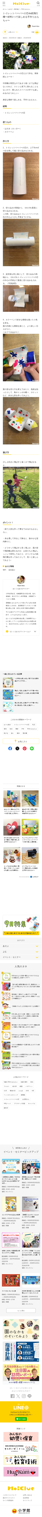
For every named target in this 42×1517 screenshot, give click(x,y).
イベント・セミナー (12, 957)
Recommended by (24, 876)
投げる (6, 733)
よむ (5, 952)
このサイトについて (9, 1495)
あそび (10, 9)
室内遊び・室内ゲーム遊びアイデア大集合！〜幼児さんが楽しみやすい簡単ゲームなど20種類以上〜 (26, 996)
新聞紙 (23, 1095)
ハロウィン (29, 1086)
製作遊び (16, 9)
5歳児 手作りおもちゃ (11, 1082)
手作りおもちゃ (25, 9)
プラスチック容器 (19, 1103)
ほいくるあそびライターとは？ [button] (20, 631)
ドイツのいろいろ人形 (9, 1291)
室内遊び (12, 570)
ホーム (5, 9)
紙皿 (21, 1086)
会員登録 (26, 1498)
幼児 (11, 729)
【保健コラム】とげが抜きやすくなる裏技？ (26, 1006)
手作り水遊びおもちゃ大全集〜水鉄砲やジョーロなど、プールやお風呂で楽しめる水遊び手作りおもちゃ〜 (26, 1065)
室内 (5, 729)
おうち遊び (7, 724)
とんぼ (21, 1090)
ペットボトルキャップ (11, 1095)
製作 (18, 733)
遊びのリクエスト (9, 1498)
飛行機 (25, 733)
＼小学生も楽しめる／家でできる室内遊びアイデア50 (26, 680)
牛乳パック (7, 1103)
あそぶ (6, 946)
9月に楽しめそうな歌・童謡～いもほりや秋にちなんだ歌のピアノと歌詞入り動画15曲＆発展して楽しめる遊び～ (25, 1016)
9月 (33, 1090)
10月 (27, 1090)
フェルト (6, 1086)
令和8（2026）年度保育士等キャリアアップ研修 (11, 1252)
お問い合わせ (27, 1495)
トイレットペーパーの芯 (21, 724)
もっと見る (21, 1310)
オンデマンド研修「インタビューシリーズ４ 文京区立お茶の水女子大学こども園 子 (31, 1253)
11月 (5, 1090)
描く (12, 733)
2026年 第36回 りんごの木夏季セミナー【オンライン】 (31, 1292)
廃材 (17, 729)
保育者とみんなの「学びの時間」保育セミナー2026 (31, 1178)
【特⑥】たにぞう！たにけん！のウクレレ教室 (30, 1216)
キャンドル (31, 1103)
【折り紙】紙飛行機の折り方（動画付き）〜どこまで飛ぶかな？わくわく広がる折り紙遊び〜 (26, 986)
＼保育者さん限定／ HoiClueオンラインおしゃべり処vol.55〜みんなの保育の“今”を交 (11, 1180)
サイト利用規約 (8, 1500)
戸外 (22, 729)
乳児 (33, 724)
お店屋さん (25, 1099)
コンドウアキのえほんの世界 (11, 1215)
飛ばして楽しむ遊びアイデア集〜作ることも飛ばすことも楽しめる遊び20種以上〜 (27, 693)
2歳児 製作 (24, 1082)
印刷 (33, 32)
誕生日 (6, 1108)
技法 (31, 1082)
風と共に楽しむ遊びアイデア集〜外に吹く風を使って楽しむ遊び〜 (26, 704)
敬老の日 (13, 1090)
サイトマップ (27, 1500)
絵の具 (14, 1086)
